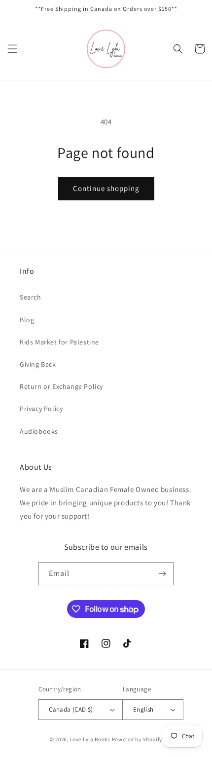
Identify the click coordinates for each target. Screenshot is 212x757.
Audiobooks (39, 431)
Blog (27, 319)
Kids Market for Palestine (59, 342)
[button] (12, 49)
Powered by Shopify (137, 739)
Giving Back (38, 364)
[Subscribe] (162, 573)
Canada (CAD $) (71, 709)
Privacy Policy (41, 408)
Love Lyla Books (90, 739)
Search (30, 297)
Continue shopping (106, 188)
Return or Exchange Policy (61, 386)
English (143, 709)
